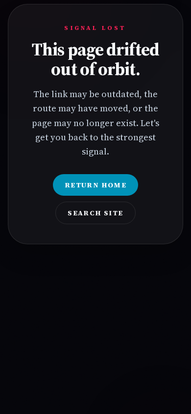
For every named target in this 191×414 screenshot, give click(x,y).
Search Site (95, 213)
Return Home (95, 185)
